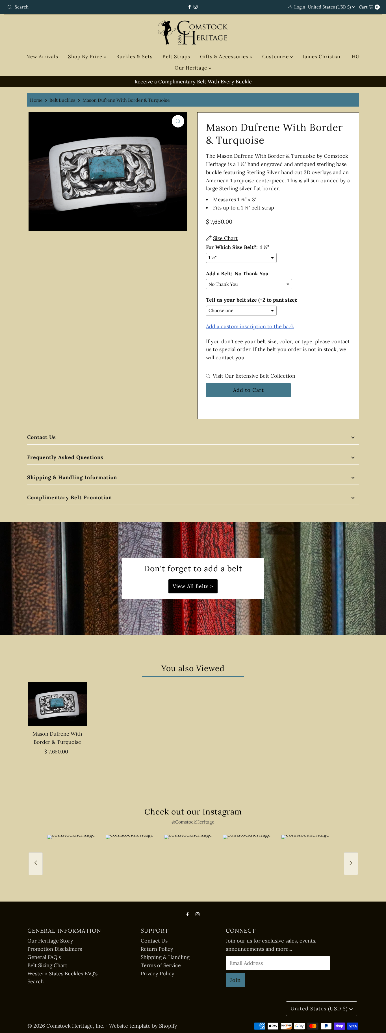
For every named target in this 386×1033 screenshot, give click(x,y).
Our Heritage (192, 68)
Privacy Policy (157, 973)
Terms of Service (161, 965)
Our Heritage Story (50, 940)
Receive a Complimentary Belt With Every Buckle (193, 81)
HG (356, 56)
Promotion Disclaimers (54, 949)
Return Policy (157, 949)
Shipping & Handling (165, 957)
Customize (276, 56)
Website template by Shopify (143, 1026)
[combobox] (66, 7)
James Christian (322, 56)
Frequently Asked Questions (65, 457)
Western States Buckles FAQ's (62, 973)
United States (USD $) (330, 7)
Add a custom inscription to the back (250, 326)
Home (36, 100)
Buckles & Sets (134, 56)
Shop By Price (86, 56)
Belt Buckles (62, 100)
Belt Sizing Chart (47, 965)
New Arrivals (42, 56)
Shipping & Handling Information (72, 477)
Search (35, 981)
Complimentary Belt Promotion (69, 497)
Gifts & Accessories (225, 56)
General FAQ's (44, 957)
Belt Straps (176, 56)
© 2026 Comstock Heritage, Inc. (65, 1026)
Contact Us (41, 437)
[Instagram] (196, 7)
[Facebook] (189, 7)
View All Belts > (193, 586)
